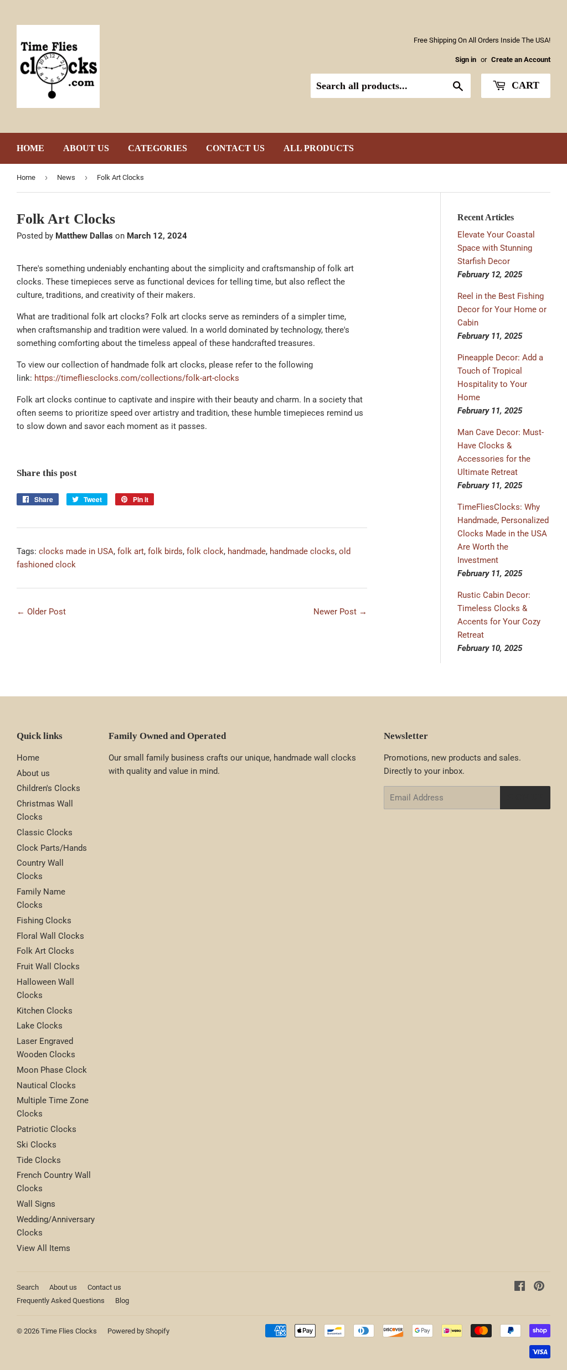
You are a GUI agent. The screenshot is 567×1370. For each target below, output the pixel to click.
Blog (122, 1300)
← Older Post (41, 612)
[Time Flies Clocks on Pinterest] (539, 1288)
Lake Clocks (40, 1026)
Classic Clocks (45, 832)
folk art (130, 551)
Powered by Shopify (138, 1331)
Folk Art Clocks (45, 951)
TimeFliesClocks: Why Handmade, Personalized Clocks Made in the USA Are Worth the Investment (503, 533)
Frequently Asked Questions (61, 1300)
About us (86, 148)
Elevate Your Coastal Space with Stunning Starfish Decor (496, 248)
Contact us (235, 148)
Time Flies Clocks (69, 1331)
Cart (524, 85)
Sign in (465, 59)
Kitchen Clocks (45, 1011)
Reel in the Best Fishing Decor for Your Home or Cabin (502, 309)
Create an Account (520, 59)
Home (30, 148)
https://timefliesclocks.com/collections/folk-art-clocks (136, 378)
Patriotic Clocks (46, 1129)
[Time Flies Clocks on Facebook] (519, 1288)
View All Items (43, 1248)
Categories (157, 148)
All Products (319, 148)
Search (28, 1287)
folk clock (205, 551)
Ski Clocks (36, 1145)
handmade (247, 551)
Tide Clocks (39, 1160)
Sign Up (525, 797)
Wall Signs (36, 1204)
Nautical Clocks (46, 1085)
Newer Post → (340, 612)
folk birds (165, 551)
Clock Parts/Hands (52, 848)
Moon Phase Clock (52, 1070)
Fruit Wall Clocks (48, 966)
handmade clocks (302, 551)
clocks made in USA (76, 551)
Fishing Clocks (44, 921)
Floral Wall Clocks (50, 936)
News (66, 177)
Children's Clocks (48, 788)
